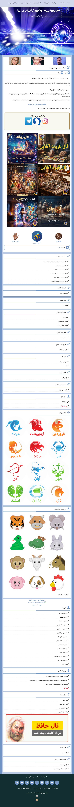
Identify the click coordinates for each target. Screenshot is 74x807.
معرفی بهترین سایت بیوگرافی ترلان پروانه (37, 10)
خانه (68, 2)
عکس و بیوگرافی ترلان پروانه (37, 104)
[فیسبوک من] (47, 783)
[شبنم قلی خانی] (15, 61)
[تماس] (37, 783)
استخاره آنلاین (37, 2)
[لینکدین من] (17, 783)
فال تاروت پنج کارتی (62, 636)
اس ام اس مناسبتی (25, 2)
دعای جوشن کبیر (63, 361)
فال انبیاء (65, 305)
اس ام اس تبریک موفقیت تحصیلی (59, 281)
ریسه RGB (65, 402)
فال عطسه (65, 752)
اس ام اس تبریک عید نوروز (61, 277)
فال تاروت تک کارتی (62, 625)
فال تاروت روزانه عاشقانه (61, 656)
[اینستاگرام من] (42, 783)
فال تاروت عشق (63, 652)
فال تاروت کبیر (64, 617)
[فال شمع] (22, 180)
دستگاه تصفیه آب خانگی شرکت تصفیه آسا (57, 676)
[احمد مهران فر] (59, 61)
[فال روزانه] (22, 149)
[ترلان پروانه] (37, 61)
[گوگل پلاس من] (27, 783)
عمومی (59, 247)
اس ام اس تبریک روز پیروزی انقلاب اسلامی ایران (56, 261)
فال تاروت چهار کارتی (62, 632)
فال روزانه (46, 2)
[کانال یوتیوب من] (22, 783)
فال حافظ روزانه (64, 704)
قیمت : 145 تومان (37, 602)
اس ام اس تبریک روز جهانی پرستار (59, 273)
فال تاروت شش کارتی (62, 640)
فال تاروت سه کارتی (62, 628)
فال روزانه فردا (64, 764)
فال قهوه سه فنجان (63, 321)
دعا (67, 365)
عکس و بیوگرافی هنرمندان (61, 768)
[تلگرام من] (52, 783)
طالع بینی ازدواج (63, 349)
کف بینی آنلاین (64, 337)
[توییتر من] (32, 783)
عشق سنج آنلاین (63, 389)
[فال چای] (54, 211)
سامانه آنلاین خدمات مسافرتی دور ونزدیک (57, 684)
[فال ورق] (22, 211)
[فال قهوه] (54, 180)
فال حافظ (62, 2)
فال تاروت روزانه (63, 613)
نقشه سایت (30, 792)
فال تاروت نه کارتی (63, 644)
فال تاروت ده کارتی (63, 648)
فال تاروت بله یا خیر (62, 660)
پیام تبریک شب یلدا (63, 711)
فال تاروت (54, 2)
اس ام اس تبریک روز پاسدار (60, 269)
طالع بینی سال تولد (63, 594)
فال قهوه (65, 317)
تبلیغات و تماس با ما (13, 2)
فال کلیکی (65, 377)
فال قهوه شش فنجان (62, 325)
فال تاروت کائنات (63, 621)
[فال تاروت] (54, 149)
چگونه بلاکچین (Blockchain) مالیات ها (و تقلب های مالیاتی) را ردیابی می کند (49, 680)
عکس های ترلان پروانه (57, 68)
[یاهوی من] (57, 783)
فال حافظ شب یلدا (63, 708)
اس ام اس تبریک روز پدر (61, 265)
